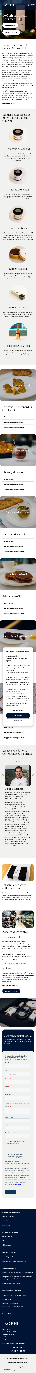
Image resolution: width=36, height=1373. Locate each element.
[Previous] (3, 774)
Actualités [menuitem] (5, 1221)
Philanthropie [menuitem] (6, 1245)
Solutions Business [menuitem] (9, 1252)
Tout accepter (18, 715)
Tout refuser (18, 720)
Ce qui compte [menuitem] (7, 1236)
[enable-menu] (33, 6)
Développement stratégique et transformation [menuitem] (17, 1272)
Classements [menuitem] (6, 1225)
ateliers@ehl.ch (24, 977)
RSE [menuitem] (3, 1241)
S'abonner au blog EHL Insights (13, 1343)
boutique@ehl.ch (26, 956)
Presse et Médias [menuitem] (8, 1216)
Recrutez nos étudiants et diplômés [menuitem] (14, 1261)
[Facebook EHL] (17, 1351)
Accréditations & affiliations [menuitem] (17, 1358)
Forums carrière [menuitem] (7, 1299)
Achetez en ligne (11, 32)
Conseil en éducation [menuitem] (9, 1268)
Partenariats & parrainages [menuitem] (12, 1291)
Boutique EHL (10, 25)
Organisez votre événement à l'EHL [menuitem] (14, 1295)
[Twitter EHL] (12, 1351)
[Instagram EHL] (24, 1351)
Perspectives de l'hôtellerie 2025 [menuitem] (13, 1307)
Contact (5, 1340)
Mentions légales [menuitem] (18, 1367)
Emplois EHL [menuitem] (6, 1314)
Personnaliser (18, 710)
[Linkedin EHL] (15, 1351)
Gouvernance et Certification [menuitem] (11, 1283)
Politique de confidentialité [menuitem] (17, 1362)
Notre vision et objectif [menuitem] (11, 1232)
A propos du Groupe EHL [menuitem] (11, 1212)
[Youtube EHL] (20, 1351)
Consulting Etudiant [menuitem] (8, 1257)
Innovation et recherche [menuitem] (10, 1303)
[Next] (33, 774)
